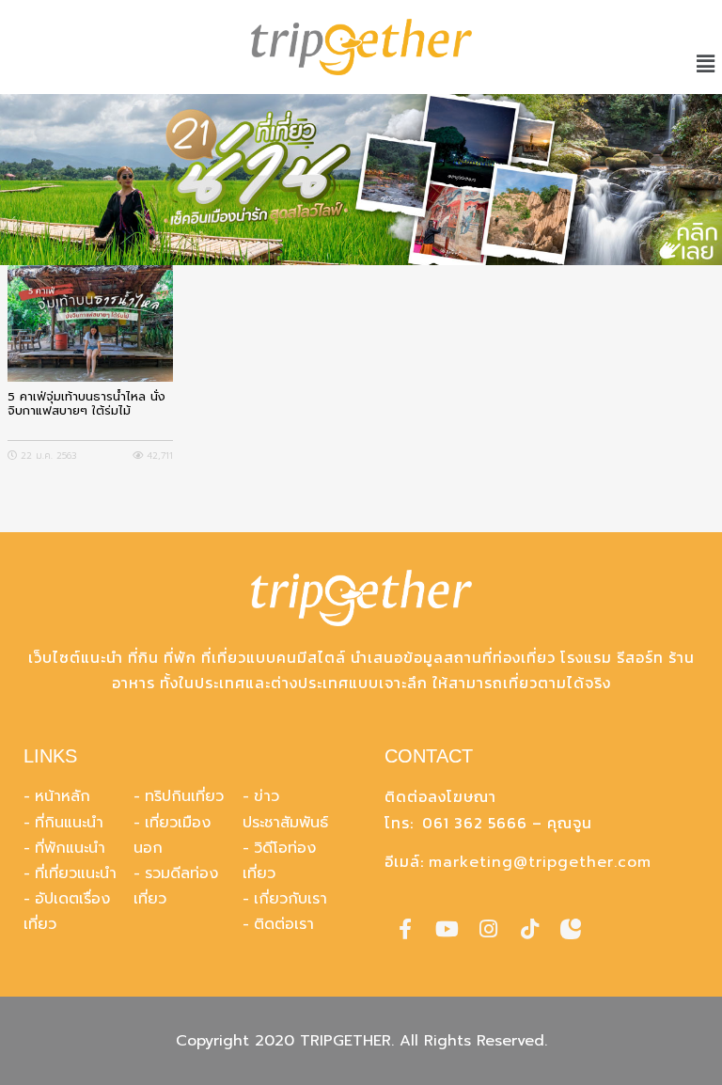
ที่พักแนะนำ (70, 848)
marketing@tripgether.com (540, 862)
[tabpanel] (361, 179)
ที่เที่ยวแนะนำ (76, 873)
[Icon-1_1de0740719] (570, 929)
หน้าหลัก (62, 796)
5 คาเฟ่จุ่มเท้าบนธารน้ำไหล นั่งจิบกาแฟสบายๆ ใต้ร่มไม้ (86, 404)
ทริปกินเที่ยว (184, 796)
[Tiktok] (529, 929)
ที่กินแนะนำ (69, 822)
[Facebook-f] (405, 929)
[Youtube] (446, 929)
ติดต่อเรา (284, 924)
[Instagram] (488, 929)
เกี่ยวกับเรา (290, 899)
